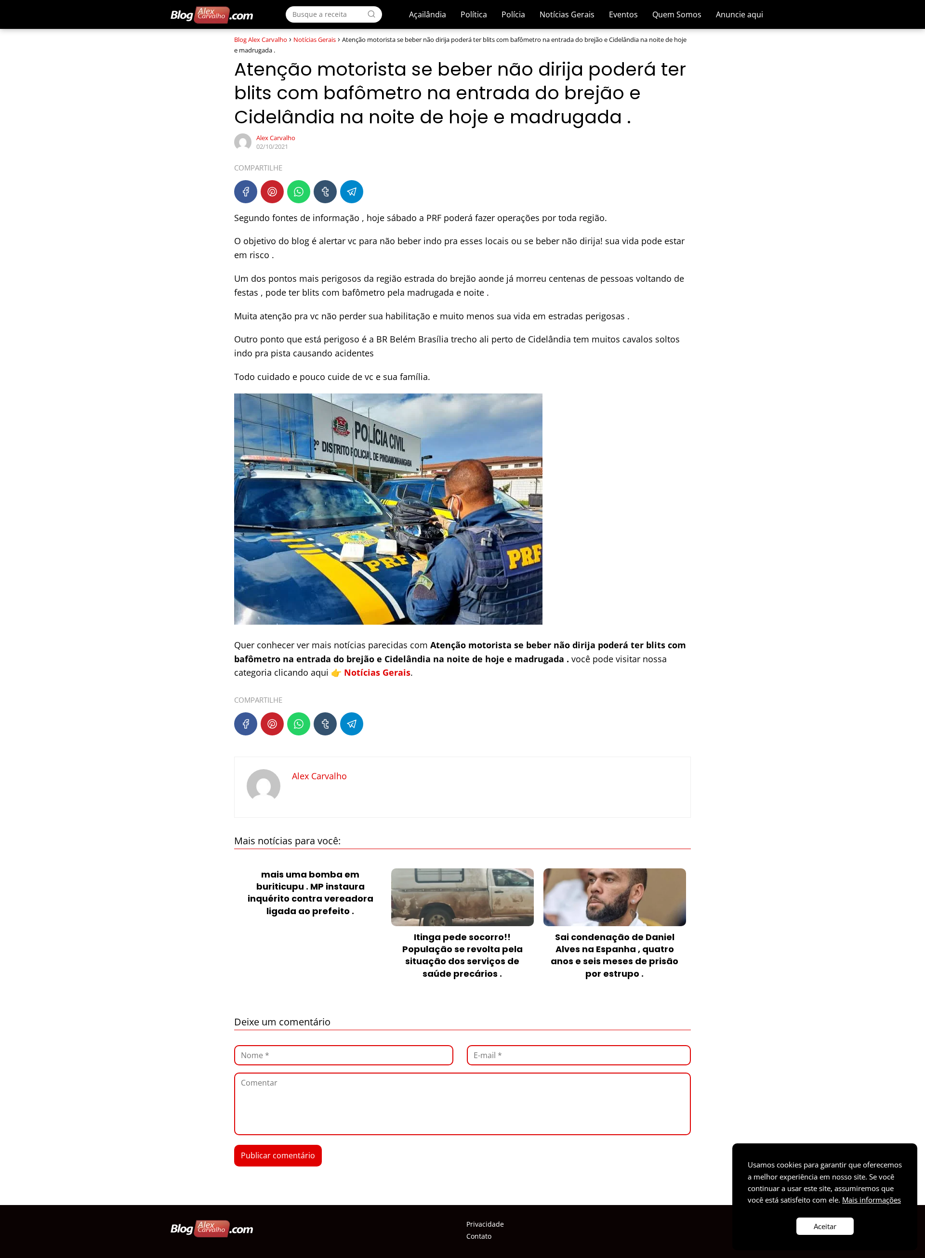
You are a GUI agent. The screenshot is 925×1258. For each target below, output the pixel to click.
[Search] (371, 14)
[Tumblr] (325, 191)
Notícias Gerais (567, 14)
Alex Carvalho (275, 137)
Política (474, 14)
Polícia (513, 14)
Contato (478, 1236)
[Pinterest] (272, 191)
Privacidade (485, 1224)
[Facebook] (245, 191)
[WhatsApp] (298, 191)
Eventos (623, 14)
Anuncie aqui (739, 14)
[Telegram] (351, 191)
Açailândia (427, 14)
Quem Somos (676, 14)
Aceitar (825, 1226)
